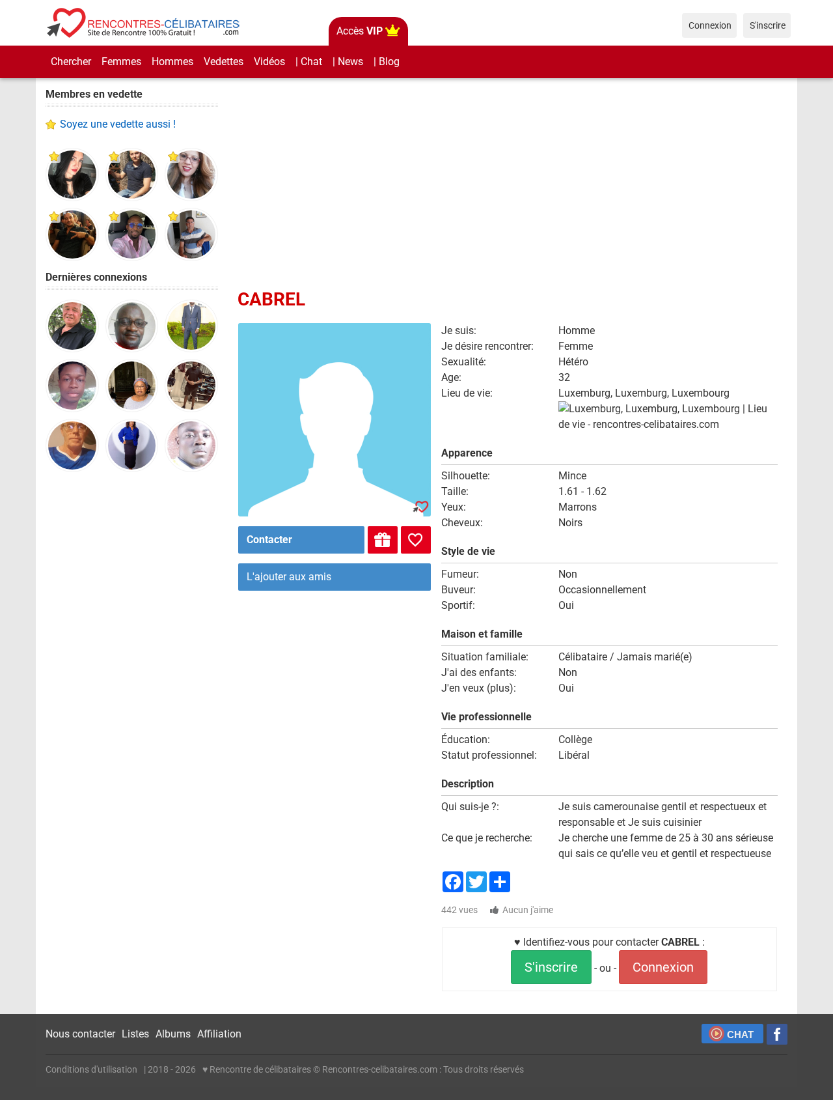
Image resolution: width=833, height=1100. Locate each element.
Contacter (269, 539)
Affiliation (219, 1034)
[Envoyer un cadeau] (382, 539)
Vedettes (223, 61)
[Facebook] (777, 1034)
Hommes (172, 61)
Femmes (121, 61)
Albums (173, 1034)
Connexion (663, 967)
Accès (359, 31)
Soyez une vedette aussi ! (118, 124)
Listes (135, 1034)
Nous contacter (80, 1034)
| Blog (387, 61)
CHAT (740, 1034)
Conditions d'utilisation (91, 1069)
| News (348, 61)
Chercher (71, 61)
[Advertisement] (132, 683)
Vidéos (269, 61)
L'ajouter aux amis (289, 577)
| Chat (308, 61)
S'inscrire (551, 967)
